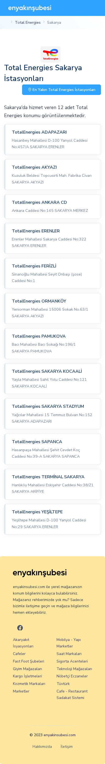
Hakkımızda (42, 746)
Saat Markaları (69, 653)
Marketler (21, 691)
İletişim (67, 746)
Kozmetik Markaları (29, 683)
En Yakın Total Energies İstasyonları (63, 89)
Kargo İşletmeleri (27, 676)
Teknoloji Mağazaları (74, 668)
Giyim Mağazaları (27, 668)
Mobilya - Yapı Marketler (69, 643)
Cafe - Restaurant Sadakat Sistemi (72, 694)
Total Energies (28, 22)
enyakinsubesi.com (60, 735)
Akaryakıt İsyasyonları (23, 643)
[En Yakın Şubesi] (29, 8)
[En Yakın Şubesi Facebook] (20, 628)
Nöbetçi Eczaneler (72, 676)
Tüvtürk (63, 683)
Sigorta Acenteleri (72, 661)
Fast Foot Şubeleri (28, 661)
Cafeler (19, 653)
